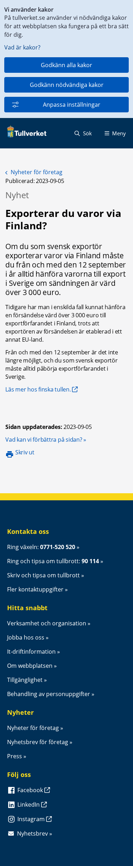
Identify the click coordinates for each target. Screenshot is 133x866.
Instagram (31, 819)
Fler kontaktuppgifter (35, 589)
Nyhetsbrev (32, 833)
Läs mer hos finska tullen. (38, 389)
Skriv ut (24, 452)
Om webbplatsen (29, 666)
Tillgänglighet (25, 680)
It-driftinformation (31, 651)
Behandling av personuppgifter (48, 694)
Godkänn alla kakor (66, 65)
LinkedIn (29, 804)
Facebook (30, 790)
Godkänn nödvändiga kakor (67, 85)
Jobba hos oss (25, 637)
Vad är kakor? (22, 47)
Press (14, 756)
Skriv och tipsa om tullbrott (43, 575)
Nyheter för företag (36, 172)
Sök (87, 133)
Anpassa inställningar (71, 104)
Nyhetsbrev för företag (37, 742)
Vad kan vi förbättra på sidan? (45, 439)
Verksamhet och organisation (46, 623)
